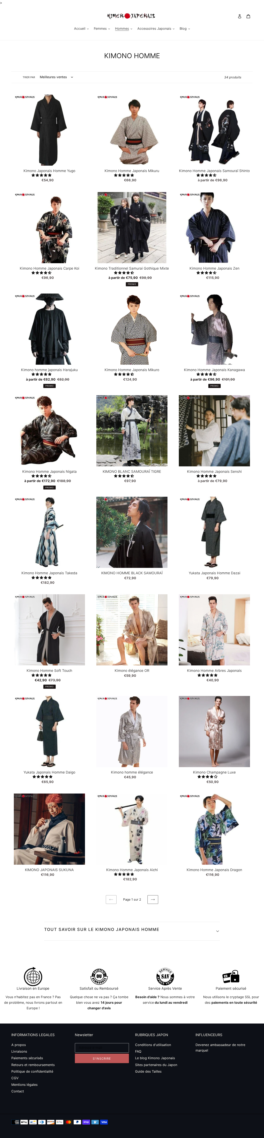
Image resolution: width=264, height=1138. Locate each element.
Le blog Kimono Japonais (155, 1058)
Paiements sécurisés (27, 1058)
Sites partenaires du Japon (156, 1065)
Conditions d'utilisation (153, 1045)
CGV (15, 1078)
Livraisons (19, 1051)
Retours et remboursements (33, 1065)
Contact (17, 1091)
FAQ (138, 1051)
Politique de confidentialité (32, 1071)
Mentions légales (24, 1085)
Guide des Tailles (148, 1071)
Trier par (29, 77)
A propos (18, 1045)
